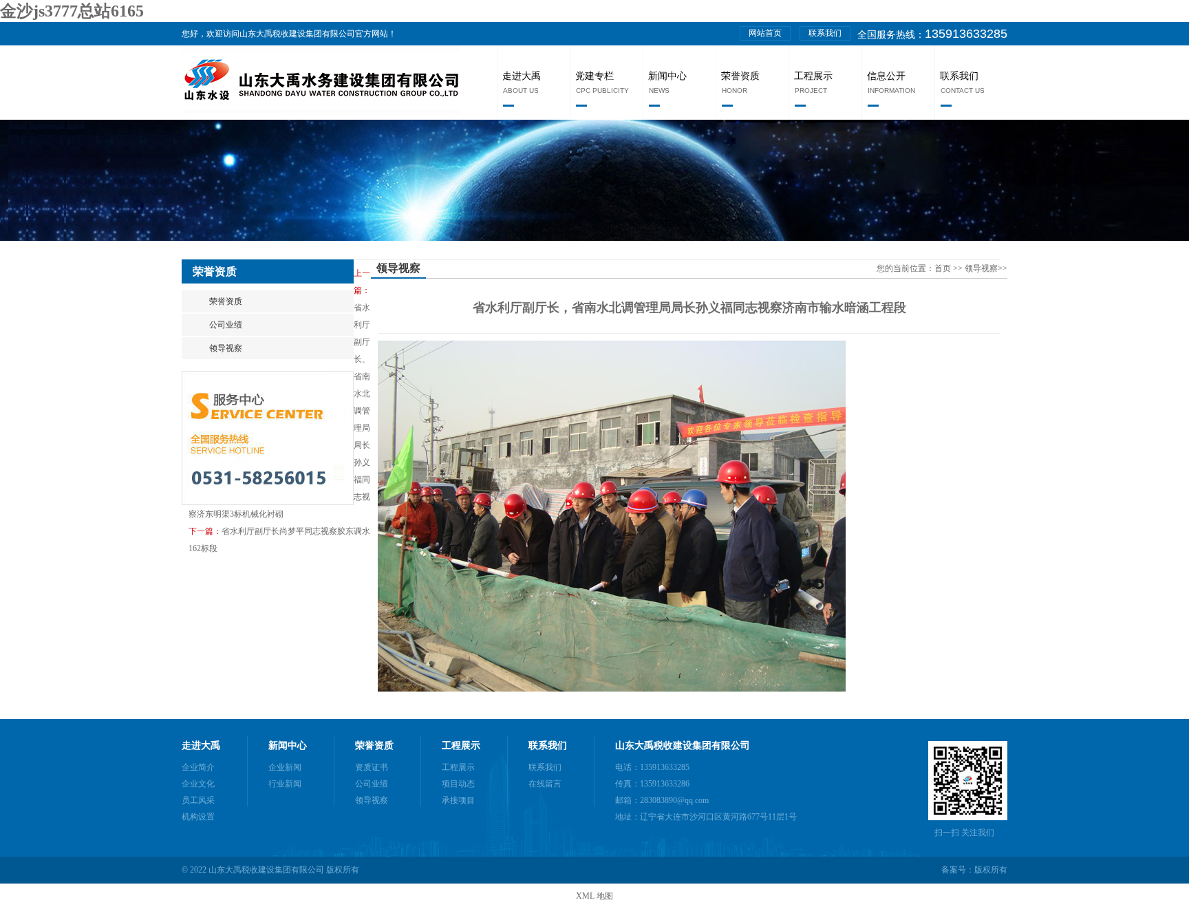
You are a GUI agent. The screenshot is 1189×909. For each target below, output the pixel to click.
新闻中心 (667, 76)
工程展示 (813, 76)
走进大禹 (521, 76)
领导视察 (225, 348)
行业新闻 (284, 784)
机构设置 (198, 817)
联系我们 (825, 33)
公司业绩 (225, 325)
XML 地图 (594, 896)
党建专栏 (594, 76)
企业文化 (198, 784)
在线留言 (544, 784)
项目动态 (458, 784)
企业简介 (198, 767)
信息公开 (886, 76)
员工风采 (198, 800)
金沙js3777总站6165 (72, 11)
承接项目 (458, 800)
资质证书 (371, 767)
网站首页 (765, 33)
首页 (943, 268)
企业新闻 (284, 767)
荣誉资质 (740, 76)
